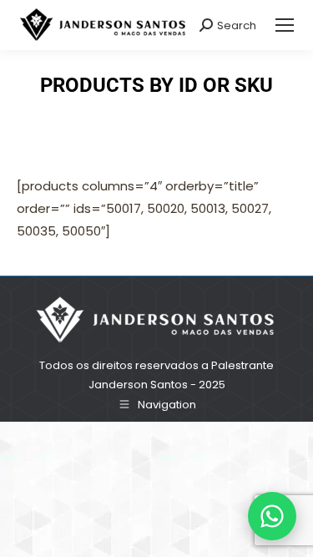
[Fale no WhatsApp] (272, 516)
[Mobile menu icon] (284, 25)
